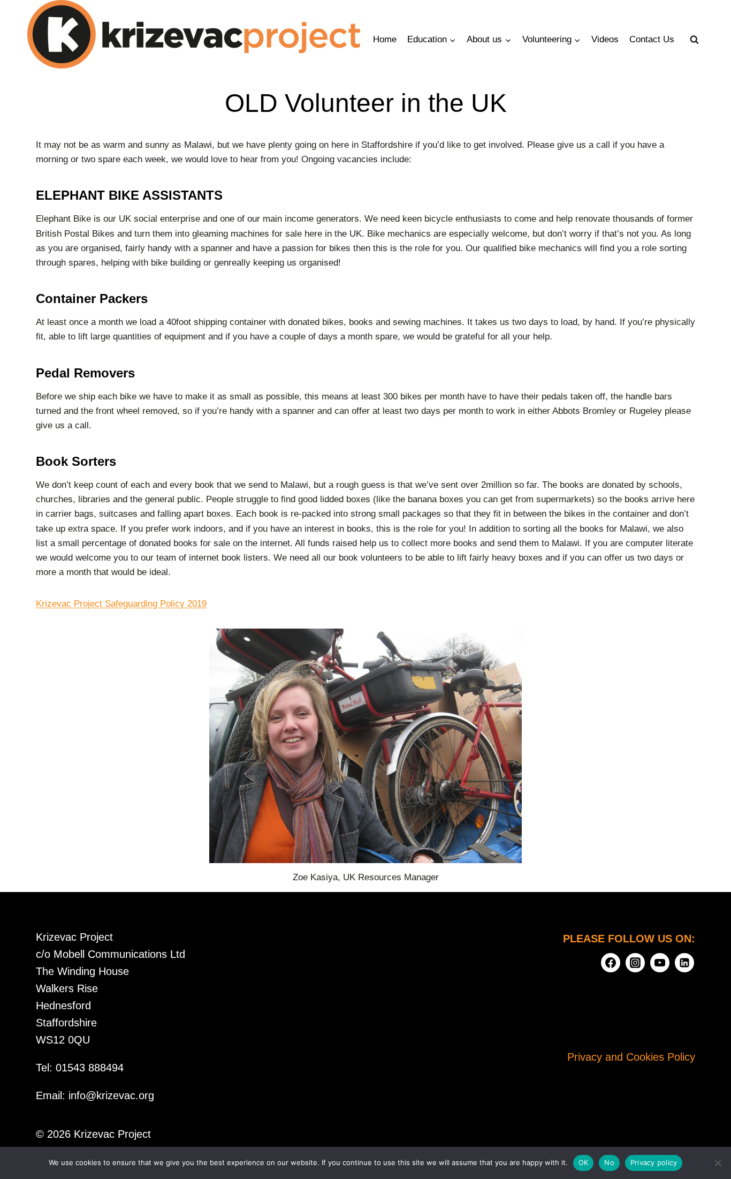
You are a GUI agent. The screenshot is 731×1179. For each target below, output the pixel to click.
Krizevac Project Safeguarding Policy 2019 (121, 604)
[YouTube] (660, 962)
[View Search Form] (695, 40)
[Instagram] (635, 962)
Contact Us (651, 39)
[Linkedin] (684, 962)
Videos (605, 39)
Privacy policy (653, 1162)
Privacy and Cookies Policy (631, 1057)
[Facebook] (610, 962)
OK (583, 1162)
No (609, 1162)
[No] (717, 1163)
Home (385, 39)
